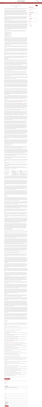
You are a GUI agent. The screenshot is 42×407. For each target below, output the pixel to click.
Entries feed (30, 24)
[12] (4, 347)
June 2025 (30, 15)
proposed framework (18, 103)
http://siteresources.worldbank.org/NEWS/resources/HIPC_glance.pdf (14, 342)
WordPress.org (30, 26)
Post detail (5, 382)
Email (5, 396)
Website (5, 398)
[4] (25, 72)
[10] (4, 343)
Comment (6, 388)
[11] (4, 345)
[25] (4, 370)
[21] (6, 237)
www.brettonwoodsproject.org (10, 365)
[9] (4, 342)
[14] (24, 133)
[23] (7, 262)
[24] (10, 268)
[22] (15, 237)
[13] (11, 119)
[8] (4, 340)
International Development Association (17, 107)
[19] (4, 359)
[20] (5, 211)
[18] (4, 357)
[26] (17, 292)
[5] (15, 78)
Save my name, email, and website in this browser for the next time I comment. (6, 403)
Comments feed (30, 25)
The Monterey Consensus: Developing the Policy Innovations (33, 9)
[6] (27, 82)
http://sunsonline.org (24, 359)
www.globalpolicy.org (16, 365)
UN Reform (6, 377)
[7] (4, 338)
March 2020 (30, 16)
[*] (4, 323)
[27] (4, 374)
